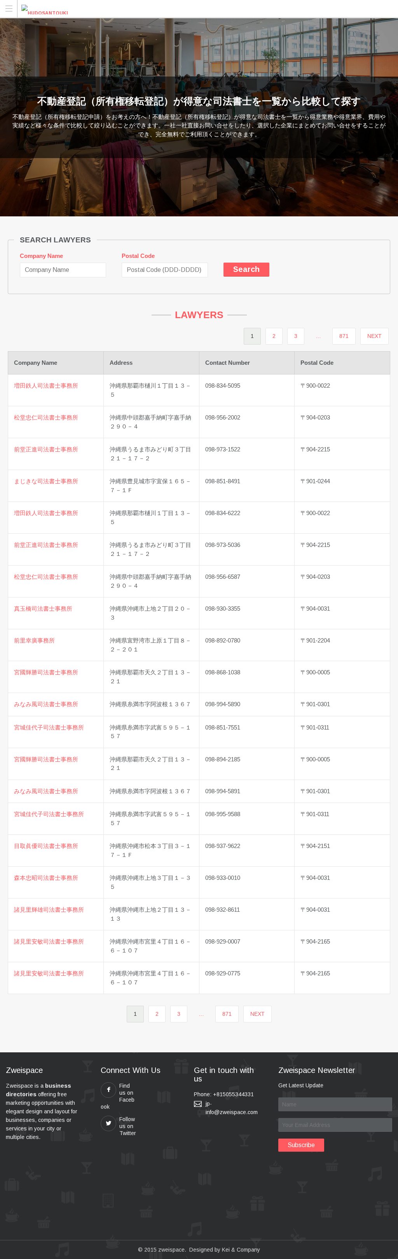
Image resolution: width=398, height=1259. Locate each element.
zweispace (171, 1250)
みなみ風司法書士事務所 (46, 704)
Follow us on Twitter (127, 1126)
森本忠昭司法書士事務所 (46, 877)
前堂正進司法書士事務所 (46, 449)
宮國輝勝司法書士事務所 (46, 672)
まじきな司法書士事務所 (46, 481)
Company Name (41, 255)
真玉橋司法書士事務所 (43, 608)
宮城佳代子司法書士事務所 (49, 727)
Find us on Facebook (117, 1096)
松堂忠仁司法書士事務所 (46, 417)
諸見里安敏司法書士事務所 (49, 941)
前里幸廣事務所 (34, 640)
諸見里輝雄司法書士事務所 (49, 909)
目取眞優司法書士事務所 (46, 846)
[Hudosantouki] (44, 8)
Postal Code (138, 255)
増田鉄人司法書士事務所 (46, 385)
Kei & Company (241, 1250)
